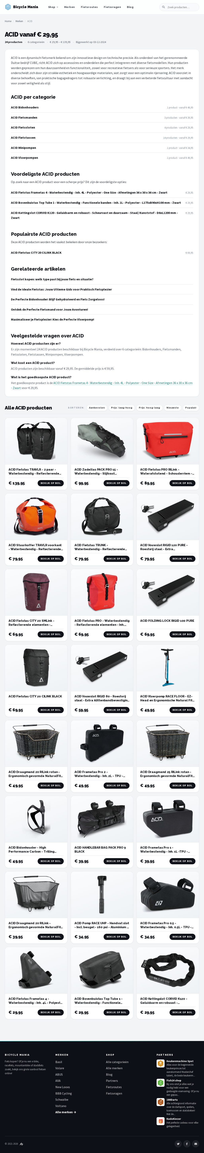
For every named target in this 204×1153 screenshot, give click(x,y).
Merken (69, 7)
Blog (130, 7)
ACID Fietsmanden (24, 117)
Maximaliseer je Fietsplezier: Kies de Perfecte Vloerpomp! (52, 319)
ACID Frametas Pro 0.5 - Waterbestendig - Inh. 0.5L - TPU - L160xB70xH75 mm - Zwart (165, 927)
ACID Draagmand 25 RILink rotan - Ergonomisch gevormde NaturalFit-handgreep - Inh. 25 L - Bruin (167, 776)
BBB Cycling (63, 1093)
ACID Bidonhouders (25, 107)
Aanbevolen (97, 407)
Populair (191, 407)
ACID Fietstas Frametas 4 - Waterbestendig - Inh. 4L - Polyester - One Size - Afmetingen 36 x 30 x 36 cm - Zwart (89, 192)
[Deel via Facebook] (186, 1143)
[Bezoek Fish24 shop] (161, 1083)
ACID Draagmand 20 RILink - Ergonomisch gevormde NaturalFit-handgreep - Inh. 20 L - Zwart (35, 927)
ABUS (59, 1074)
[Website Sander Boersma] (21, 1143)
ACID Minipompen (23, 148)
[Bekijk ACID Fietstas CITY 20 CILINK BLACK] (36, 668)
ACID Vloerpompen (24, 158)
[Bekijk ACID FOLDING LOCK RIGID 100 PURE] (168, 592)
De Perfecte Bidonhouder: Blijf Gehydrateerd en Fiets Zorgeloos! (58, 299)
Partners (112, 1081)
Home (8, 21)
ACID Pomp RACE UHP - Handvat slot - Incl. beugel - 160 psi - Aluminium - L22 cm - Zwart (102, 927)
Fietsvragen (112, 7)
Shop (51, 7)
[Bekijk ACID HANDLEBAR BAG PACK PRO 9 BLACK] (102, 819)
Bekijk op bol (51, 483)
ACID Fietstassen (23, 137)
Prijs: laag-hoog (121, 407)
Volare (59, 1068)
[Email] (195, 1143)
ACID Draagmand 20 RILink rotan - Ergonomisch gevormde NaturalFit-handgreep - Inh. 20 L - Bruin (35, 776)
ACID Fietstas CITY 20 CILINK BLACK (36, 252)
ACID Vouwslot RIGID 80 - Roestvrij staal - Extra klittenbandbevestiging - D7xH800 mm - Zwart (102, 700)
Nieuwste (173, 407)
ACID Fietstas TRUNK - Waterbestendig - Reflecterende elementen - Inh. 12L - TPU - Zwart (100, 549)
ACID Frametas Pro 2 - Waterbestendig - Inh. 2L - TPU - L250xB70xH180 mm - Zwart (99, 776)
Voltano (60, 1106)
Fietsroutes (89, 7)
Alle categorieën (117, 1062)
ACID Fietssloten (23, 127)
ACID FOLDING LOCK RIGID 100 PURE (167, 621)
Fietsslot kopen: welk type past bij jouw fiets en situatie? (52, 279)
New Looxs (62, 1087)
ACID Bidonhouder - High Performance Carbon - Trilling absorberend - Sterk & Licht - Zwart (36, 852)
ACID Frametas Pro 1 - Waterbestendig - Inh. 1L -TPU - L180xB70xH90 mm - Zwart (164, 852)
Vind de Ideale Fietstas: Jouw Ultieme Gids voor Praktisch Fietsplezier (61, 289)
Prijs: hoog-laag (149, 407)
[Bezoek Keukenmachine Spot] (161, 1063)
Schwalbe (61, 1099)
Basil (58, 1062)
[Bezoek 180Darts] (161, 1102)
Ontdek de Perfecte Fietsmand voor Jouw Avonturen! (49, 309)
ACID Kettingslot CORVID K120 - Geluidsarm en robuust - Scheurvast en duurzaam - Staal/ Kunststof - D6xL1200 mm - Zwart (94, 215)
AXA (58, 1081)
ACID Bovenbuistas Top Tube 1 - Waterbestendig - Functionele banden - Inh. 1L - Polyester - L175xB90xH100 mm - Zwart (96, 203)
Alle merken (114, 1068)
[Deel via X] (178, 1143)
